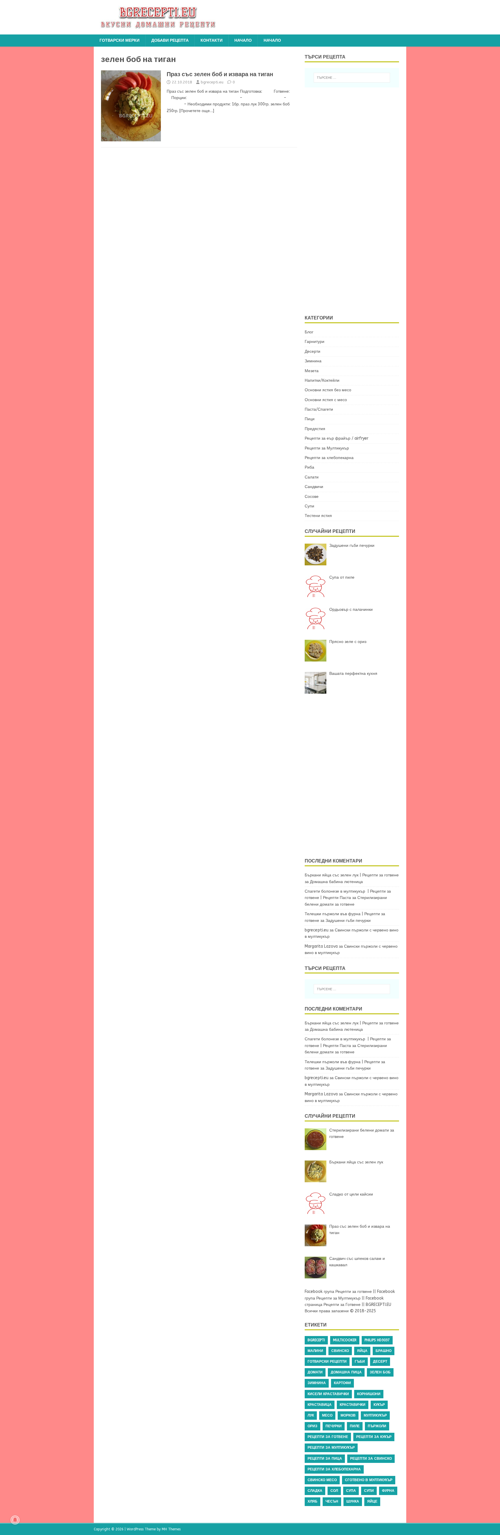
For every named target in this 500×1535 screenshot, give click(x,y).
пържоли (377, 1426)
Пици (310, 418)
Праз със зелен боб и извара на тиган (220, 74)
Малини (315, 1351)
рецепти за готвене (328, 1437)
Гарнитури (314, 341)
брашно (383, 1351)
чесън (332, 1501)
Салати (312, 477)
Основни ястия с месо (326, 399)
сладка (315, 1491)
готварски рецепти (327, 1361)
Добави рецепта (170, 40)
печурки (334, 1426)
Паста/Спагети (319, 409)
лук (311, 1415)
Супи (309, 506)
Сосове (312, 496)
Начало (243, 40)
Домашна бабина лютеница (336, 881)
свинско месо (322, 1480)
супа (351, 1491)
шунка (352, 1501)
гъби (360, 1361)
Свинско (340, 1351)
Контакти (212, 40)
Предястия (315, 428)
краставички (352, 1405)
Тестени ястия (318, 515)
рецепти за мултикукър (331, 1448)
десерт (380, 1361)
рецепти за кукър (373, 1437)
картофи (342, 1383)
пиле (355, 1426)
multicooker (344, 1340)
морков (348, 1415)
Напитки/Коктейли (322, 380)
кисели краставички (328, 1394)
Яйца (362, 1351)
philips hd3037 (377, 1340)
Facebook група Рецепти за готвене (338, 1291)
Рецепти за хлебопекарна (329, 457)
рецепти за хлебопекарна (334, 1469)
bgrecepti (316, 1340)
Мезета (312, 370)
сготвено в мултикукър (368, 1480)
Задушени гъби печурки (348, 920)
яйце (372, 1501)
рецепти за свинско (371, 1459)
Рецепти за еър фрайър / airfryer (336, 438)
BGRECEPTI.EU (378, 1304)
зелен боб (380, 1372)
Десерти (312, 351)
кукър (379, 1405)
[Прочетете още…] (196, 110)
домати (315, 1372)
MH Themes (171, 1529)
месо (327, 1415)
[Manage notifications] (15, 1520)
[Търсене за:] (351, 78)
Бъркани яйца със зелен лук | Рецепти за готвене (352, 875)
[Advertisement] (355, 200)
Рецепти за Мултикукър (327, 448)
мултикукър (375, 1415)
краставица (320, 1405)
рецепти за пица (325, 1459)
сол (334, 1491)
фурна (388, 1491)
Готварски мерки (119, 40)
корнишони (368, 1394)
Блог (309, 332)
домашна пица (346, 1372)
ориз (312, 1426)
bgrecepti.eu (212, 82)
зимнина (317, 1383)
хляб (312, 1501)
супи (369, 1491)
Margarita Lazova (321, 946)
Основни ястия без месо (328, 390)
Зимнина (313, 361)
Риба (309, 467)
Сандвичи (314, 486)
